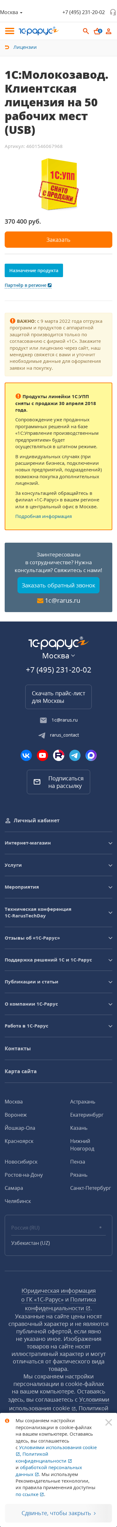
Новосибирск (21, 1161)
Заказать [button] (58, 239)
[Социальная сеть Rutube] (58, 755)
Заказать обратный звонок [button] (58, 585)
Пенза (77, 1161)
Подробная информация (43, 516)
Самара (14, 1188)
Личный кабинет (37, 820)
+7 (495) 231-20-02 (83, 12)
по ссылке (28, 1494)
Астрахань (82, 1101)
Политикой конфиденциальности (42, 1457)
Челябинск (18, 1201)
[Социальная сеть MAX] (91, 755)
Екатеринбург (87, 1114)
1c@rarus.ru (62, 600)
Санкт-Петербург (90, 1188)
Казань (78, 1127)
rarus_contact (64, 735)
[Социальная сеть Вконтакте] (26, 755)
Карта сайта (21, 1071)
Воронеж (16, 1114)
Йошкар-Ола (20, 1127)
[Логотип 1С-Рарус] (39, 31)
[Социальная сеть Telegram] (74, 755)
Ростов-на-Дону (24, 1174)
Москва (14, 1101)
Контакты (18, 1048)
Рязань (78, 1174)
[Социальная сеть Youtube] (42, 755)
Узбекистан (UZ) (30, 1243)
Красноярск (19, 1141)
